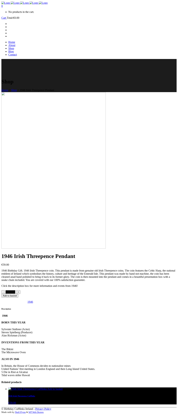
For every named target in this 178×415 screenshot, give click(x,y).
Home (4, 90)
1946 (30, 301)
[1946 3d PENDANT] (53, 247)
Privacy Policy (43, 408)
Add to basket (10, 295)
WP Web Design (36, 412)
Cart (4, 17)
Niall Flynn (20, 412)
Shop (14, 90)
